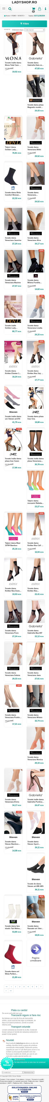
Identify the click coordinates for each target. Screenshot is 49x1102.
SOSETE (21, 15)
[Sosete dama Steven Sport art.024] (36, 822)
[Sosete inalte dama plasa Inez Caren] (13, 439)
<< (6, 986)
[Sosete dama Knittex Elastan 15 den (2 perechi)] (13, 351)
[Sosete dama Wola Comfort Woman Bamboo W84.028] (13, 173)
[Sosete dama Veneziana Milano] (36, 695)
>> (11, 990)
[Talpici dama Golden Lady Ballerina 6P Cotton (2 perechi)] (13, 127)
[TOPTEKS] (35, 100)
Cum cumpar (10, 1079)
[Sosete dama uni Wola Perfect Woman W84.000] (13, 952)
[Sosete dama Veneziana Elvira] (13, 780)
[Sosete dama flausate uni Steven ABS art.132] (36, 906)
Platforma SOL (18, 1083)
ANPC (10, 1083)
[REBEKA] (35, 496)
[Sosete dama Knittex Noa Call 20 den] (36, 523)
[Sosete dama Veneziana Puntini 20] (13, 695)
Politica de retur (33, 1081)
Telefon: (36, 16)
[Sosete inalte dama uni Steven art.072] (13, 397)
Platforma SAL (28, 1083)
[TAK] (13, 921)
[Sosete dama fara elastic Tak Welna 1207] (13, 906)
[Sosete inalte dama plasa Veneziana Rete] (36, 439)
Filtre (25, 23)
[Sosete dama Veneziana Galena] (13, 653)
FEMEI (14, 15)
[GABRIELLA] (35, 58)
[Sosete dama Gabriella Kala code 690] (36, 43)
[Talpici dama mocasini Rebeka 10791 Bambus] (36, 481)
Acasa (7, 15)
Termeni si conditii (38, 1079)
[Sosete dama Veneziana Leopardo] (36, 173)
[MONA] (13, 58)
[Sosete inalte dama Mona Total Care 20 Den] (13, 43)
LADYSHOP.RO (24, 2)
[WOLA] (13, 188)
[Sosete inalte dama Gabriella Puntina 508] (36, 780)
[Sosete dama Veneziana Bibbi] (36, 127)
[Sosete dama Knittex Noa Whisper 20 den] (36, 569)
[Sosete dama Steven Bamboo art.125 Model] (13, 822)
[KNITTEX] (13, 366)
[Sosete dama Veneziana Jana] (36, 653)
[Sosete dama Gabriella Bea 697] (36, 611)
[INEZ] (35, 412)
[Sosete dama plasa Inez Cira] (36, 397)
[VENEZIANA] (35, 142)
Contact (3, 1079)
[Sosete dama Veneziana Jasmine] (13, 218)
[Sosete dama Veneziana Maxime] (13, 260)
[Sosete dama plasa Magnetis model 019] (36, 85)
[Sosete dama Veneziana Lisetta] (36, 306)
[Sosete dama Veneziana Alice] (36, 218)
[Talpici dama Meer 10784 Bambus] (13, 523)
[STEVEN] (13, 412)
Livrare (28, 1079)
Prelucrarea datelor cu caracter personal (13, 1081)
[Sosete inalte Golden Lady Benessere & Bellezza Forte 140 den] (13, 306)
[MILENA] (35, 275)
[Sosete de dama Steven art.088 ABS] (36, 864)
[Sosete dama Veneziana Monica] (36, 737)
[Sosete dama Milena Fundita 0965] (36, 260)
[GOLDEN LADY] (13, 142)
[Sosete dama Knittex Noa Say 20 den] (36, 351)
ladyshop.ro (20, 1043)
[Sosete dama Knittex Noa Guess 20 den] (13, 569)
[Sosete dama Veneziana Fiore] (13, 611)
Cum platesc (20, 1079)
